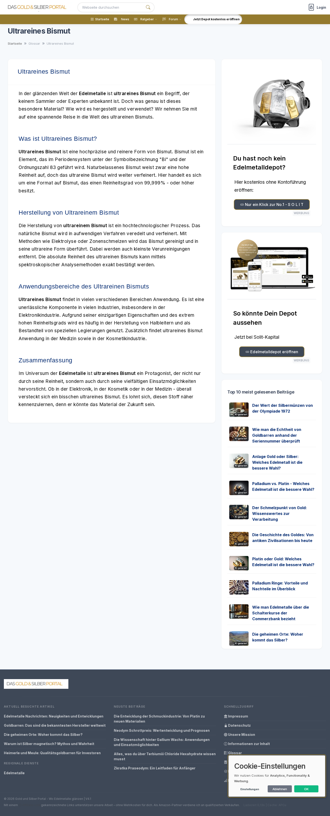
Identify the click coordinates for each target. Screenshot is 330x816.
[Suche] (148, 7)
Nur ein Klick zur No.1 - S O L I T (274, 204)
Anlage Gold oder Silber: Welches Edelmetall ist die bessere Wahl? (277, 462)
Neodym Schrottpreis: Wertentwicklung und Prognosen (162, 730)
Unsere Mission (241, 734)
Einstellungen (249, 789)
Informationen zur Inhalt (248, 744)
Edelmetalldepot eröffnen (273, 351)
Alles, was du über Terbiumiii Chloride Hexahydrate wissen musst (165, 756)
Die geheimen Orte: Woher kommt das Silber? (43, 734)
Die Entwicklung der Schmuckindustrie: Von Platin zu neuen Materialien (159, 718)
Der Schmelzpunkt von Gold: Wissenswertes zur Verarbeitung (279, 513)
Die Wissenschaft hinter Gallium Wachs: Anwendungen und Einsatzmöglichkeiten (162, 742)
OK (306, 789)
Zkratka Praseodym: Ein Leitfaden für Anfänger (154, 768)
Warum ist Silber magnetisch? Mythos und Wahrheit (49, 744)
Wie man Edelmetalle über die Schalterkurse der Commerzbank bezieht (280, 613)
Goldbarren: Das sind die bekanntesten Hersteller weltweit (55, 725)
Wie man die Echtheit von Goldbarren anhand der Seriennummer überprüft (276, 435)
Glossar (234, 753)
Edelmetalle (14, 773)
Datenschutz (239, 725)
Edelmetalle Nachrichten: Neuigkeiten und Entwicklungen (53, 716)
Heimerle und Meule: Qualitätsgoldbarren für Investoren (52, 753)
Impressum (237, 716)
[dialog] (277, 776)
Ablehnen (280, 789)
